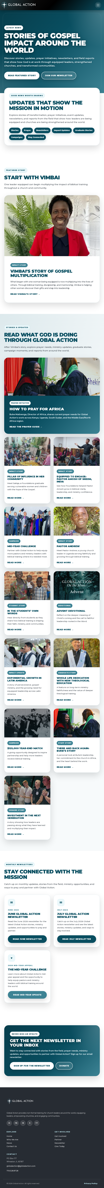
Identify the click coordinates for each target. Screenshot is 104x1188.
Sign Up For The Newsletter (32, 1066)
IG (9, 1123)
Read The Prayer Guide (25, 427)
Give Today (60, 1146)
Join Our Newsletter (58, 75)
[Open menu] (98, 5)
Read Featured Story (22, 75)
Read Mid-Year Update (27, 995)
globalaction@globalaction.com (21, 1166)
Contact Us (12, 1146)
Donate (64, 1066)
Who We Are (12, 1139)
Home (9, 1136)
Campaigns (17, 137)
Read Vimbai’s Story (24, 294)
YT (37, 1123)
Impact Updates (62, 130)
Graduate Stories (83, 130)
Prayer (27, 130)
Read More (14, 498)
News (9, 1143)
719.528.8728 (12, 1171)
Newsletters (42, 130)
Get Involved (60, 1136)
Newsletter (60, 1143)
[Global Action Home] (22, 5)
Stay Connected (36, 137)
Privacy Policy (90, 1183)
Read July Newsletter (76, 939)
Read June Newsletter (27, 939)
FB (16, 1123)
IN (23, 1123)
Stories (15, 130)
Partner (58, 1139)
